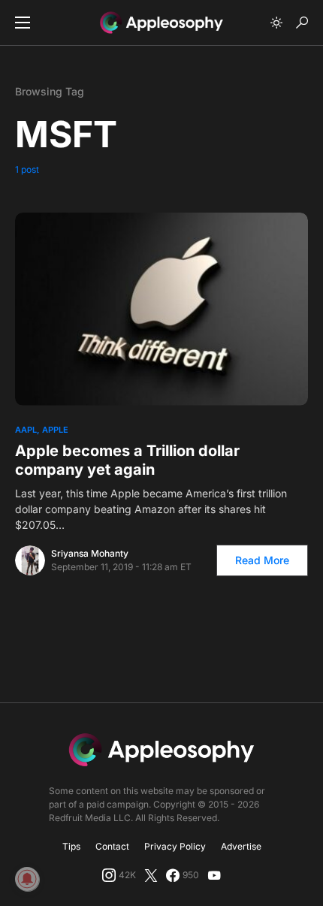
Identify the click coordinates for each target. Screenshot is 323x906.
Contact (112, 846)
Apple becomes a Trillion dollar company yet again (127, 460)
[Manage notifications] (27, 879)
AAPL (26, 429)
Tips (71, 846)
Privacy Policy (175, 846)
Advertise (241, 846)
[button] (22, 23)
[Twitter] (151, 875)
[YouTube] (214, 875)
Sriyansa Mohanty (89, 553)
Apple (55, 429)
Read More (262, 560)
